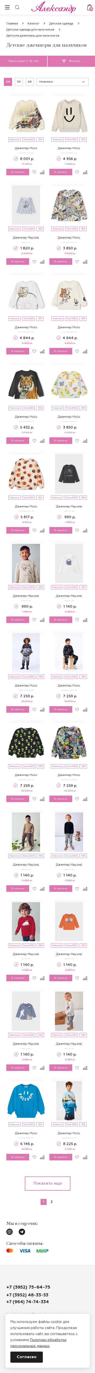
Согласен (26, 1357)
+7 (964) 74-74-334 (27, 1302)
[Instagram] (9, 1232)
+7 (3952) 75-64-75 (28, 1287)
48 (30, 81)
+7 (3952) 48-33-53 (27, 1295)
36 (19, 81)
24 (8, 81)
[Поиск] (17, 7)
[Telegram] (22, 1232)
